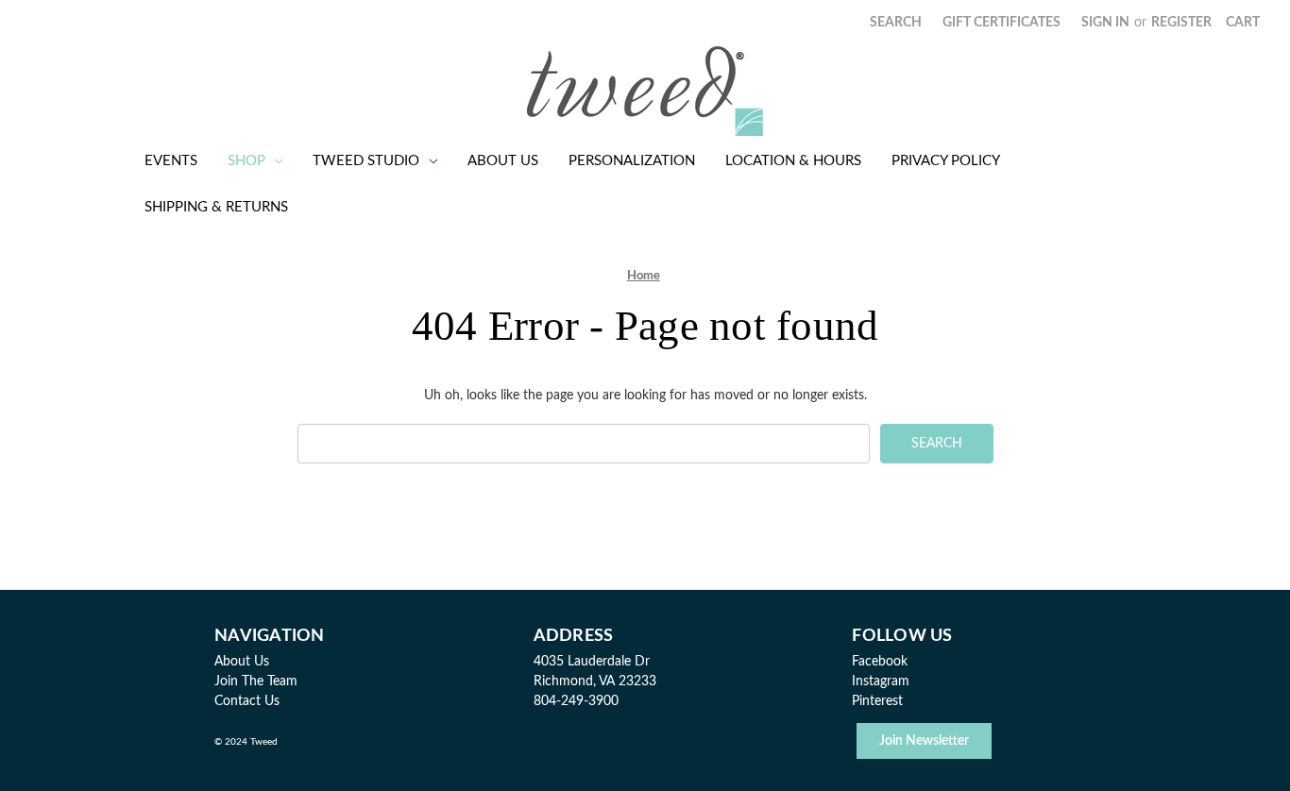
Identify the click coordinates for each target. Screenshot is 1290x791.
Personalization (632, 161)
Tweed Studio (366, 161)
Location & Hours (793, 161)
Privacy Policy (945, 161)
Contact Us (247, 701)
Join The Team (255, 681)
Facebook (880, 661)
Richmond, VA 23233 (595, 681)
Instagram (880, 681)
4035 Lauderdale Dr (592, 661)
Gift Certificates (1001, 22)
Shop (246, 161)
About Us (502, 161)
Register (1181, 22)
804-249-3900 (576, 701)
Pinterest (877, 701)
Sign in (1105, 22)
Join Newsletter (924, 741)
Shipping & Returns (216, 207)
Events (170, 161)
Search (896, 22)
